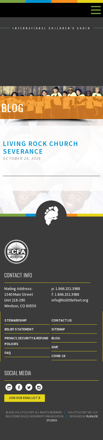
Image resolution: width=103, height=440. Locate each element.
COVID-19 (58, 356)
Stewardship (16, 320)
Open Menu (96, 10)
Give (55, 347)
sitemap (58, 329)
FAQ (8, 353)
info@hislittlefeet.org (70, 300)
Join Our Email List (23, 398)
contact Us (62, 320)
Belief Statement (19, 329)
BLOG (56, 338)
